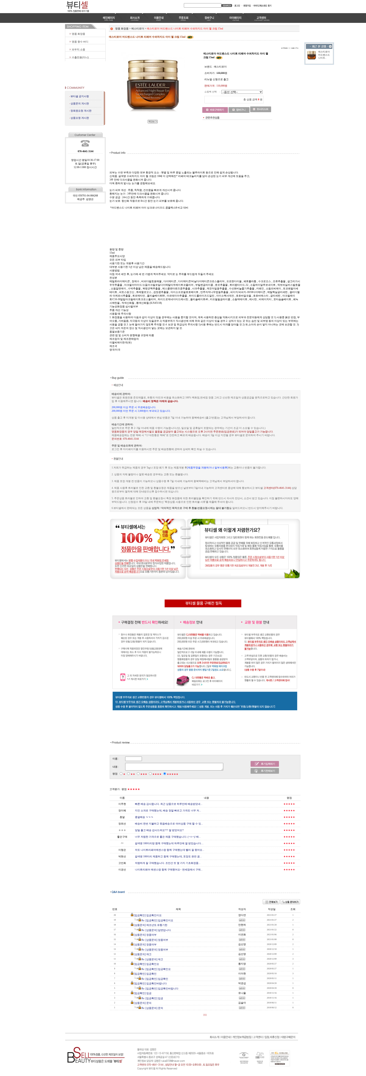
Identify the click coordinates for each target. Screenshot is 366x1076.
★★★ (143, 774)
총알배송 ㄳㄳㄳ (144, 817)
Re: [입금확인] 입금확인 (154, 978)
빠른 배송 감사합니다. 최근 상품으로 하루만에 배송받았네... (168, 804)
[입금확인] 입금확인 (145, 973)
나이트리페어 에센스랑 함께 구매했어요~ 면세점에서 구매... (168, 869)
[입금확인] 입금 (142, 993)
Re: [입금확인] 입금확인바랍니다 (159, 988)
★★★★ (157, 774)
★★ (132, 774)
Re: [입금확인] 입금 (152, 998)
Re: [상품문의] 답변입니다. (156, 930)
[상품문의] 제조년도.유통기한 (150, 925)
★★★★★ (172, 774)
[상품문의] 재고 (142, 954)
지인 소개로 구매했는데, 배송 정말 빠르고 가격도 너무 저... (168, 810)
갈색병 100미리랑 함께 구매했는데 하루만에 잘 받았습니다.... (169, 843)
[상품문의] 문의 (142, 1002)
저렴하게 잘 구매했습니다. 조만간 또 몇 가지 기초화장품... (167, 863)
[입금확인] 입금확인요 (146, 964)
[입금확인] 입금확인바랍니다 (150, 983)
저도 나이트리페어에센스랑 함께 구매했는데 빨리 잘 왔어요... (169, 849)
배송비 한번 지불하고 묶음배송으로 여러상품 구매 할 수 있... (169, 823)
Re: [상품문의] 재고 (152, 959)
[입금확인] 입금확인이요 (148, 915)
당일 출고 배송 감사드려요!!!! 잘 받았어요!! (159, 830)
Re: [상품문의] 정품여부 (154, 939)
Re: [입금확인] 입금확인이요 (157, 920)
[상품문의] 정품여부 (145, 934)
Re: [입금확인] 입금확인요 (156, 969)
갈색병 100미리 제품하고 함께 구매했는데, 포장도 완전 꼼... (168, 856)
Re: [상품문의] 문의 (152, 1008)
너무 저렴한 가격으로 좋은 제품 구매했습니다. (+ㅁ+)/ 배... (168, 836)
